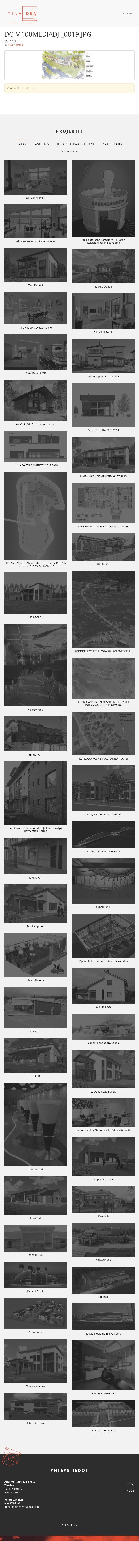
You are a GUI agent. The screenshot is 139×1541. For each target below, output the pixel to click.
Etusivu (127, 13)
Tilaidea (22, 13)
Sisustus (70, 151)
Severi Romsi (16, 45)
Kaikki (22, 144)
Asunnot (43, 144)
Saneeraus (112, 144)
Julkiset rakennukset (77, 144)
